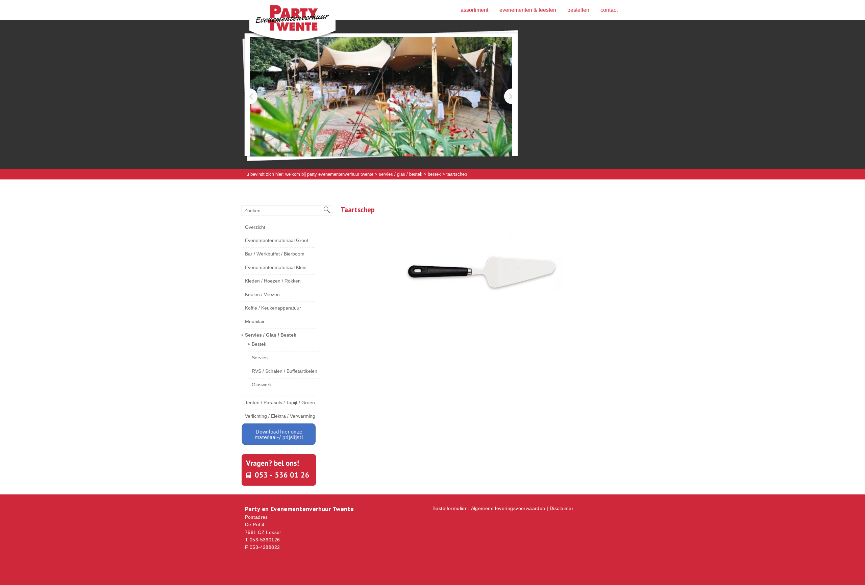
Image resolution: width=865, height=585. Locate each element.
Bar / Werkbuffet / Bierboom (274, 254)
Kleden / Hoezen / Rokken (273, 281)
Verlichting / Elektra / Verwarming (280, 416)
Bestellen (578, 10)
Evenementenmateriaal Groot (276, 240)
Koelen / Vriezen (262, 294)
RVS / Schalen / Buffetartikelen (284, 371)
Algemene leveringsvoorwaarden (508, 508)
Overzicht (255, 227)
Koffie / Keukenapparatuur (273, 308)
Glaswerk (262, 384)
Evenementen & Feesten (527, 10)
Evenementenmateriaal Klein (275, 267)
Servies (260, 357)
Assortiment (474, 10)
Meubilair (255, 321)
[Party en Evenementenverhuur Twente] (282, 19)
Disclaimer (561, 508)
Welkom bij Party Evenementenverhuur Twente (329, 174)
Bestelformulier (449, 508)
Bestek (434, 174)
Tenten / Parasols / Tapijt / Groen (280, 402)
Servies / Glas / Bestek (400, 174)
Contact (609, 10)
